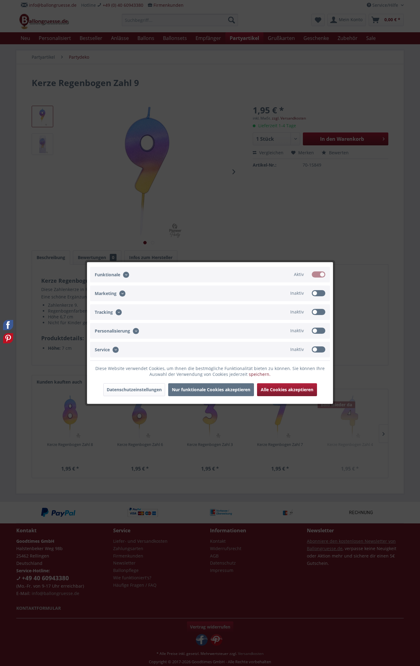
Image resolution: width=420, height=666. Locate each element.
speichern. (260, 374)
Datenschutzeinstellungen (134, 389)
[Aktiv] (318, 274)
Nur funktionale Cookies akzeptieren (211, 389)
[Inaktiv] (318, 293)
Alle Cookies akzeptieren (287, 389)
